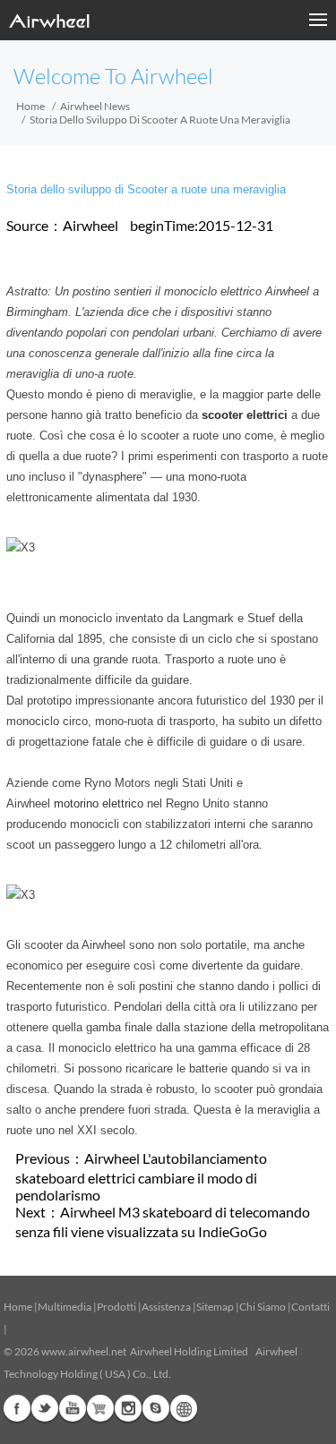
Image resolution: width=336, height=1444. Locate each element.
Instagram (128, 1408)
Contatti (310, 1306)
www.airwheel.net (83, 1351)
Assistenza (166, 1306)
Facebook (17, 1408)
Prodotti (116, 1306)
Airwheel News (95, 106)
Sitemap (215, 1306)
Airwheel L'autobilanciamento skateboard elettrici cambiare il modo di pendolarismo (141, 1176)
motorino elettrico (98, 803)
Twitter (44, 1408)
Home (30, 106)
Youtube (72, 1408)
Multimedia (64, 1306)
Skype (155, 1408)
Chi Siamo (262, 1306)
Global (183, 1408)
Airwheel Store (100, 1408)
